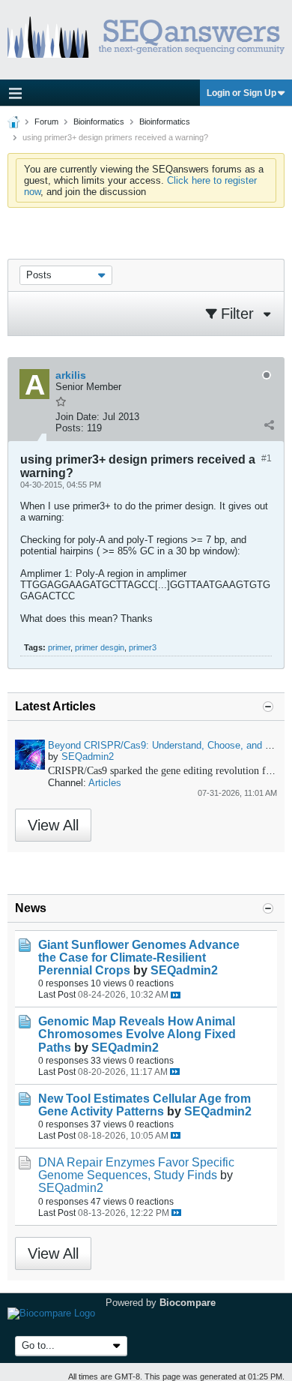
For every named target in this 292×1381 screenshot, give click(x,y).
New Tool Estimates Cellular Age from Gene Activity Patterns (144, 1105)
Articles (104, 782)
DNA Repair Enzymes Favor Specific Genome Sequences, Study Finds (136, 1168)
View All (53, 825)
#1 (266, 458)
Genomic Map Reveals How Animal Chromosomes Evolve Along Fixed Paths (137, 1034)
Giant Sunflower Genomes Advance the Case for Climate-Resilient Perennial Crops (139, 957)
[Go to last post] (175, 995)
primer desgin (99, 647)
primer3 (142, 647)
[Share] (269, 424)
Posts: (69, 428)
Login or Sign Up (241, 93)
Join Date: (77, 416)
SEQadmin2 (87, 756)
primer (59, 647)
